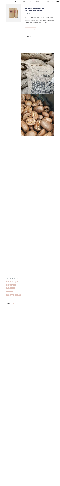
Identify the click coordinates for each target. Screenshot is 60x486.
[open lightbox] (13, 13)
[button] (57, 1)
